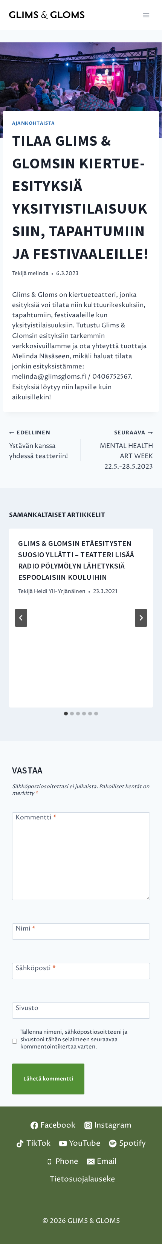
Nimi (25, 929)
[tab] (66, 713)
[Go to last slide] (21, 618)
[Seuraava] (141, 618)
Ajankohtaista (33, 123)
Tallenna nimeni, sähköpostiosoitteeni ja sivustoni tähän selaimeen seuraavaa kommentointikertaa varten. (73, 1040)
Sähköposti (35, 968)
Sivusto (26, 1008)
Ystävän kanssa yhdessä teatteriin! (38, 445)
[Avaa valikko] (146, 15)
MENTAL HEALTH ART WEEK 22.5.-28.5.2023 (126, 450)
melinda (38, 273)
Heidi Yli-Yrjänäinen (60, 591)
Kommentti (36, 817)
